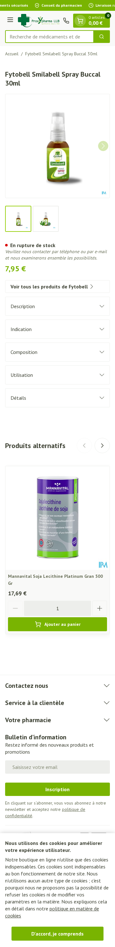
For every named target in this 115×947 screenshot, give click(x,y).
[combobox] (49, 36)
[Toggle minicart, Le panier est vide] (80, 20)
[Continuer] (103, 146)
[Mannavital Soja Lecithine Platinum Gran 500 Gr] (57, 518)
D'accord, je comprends (57, 933)
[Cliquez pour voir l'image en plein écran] (57, 146)
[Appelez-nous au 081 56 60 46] (66, 20)
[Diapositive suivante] (102, 445)
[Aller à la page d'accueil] (39, 20)
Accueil (12, 54)
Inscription (57, 789)
